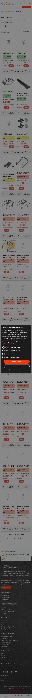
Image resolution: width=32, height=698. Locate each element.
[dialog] (16, 349)
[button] (16, 370)
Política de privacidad (8, 344)
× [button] (28, 327)
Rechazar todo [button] (16, 366)
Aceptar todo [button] (16, 361)
